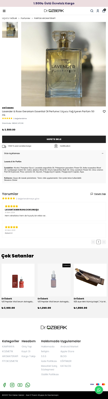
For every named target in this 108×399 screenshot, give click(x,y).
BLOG (63, 356)
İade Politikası (49, 361)
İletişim (45, 351)
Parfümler (25, 18)
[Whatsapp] (27, 385)
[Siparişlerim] (97, 10)
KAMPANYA (8, 346)
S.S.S (43, 356)
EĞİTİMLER (66, 361)
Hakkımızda (47, 346)
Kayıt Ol (26, 351)
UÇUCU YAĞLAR (9, 18)
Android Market (69, 346)
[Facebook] (4, 385)
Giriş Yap (27, 346)
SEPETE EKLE (54, 139)
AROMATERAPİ (10, 356)
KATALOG (65, 366)
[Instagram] (12, 385)
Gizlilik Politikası (50, 374)
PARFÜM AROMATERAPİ (44, 18)
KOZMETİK (7, 351)
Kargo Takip (29, 356)
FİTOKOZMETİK (10, 361)
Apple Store (67, 351)
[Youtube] (20, 385)
